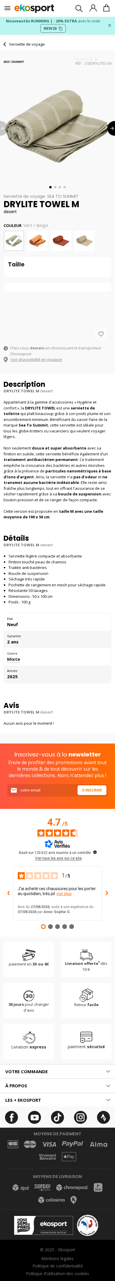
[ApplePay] (69, 1156)
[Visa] (49, 1144)
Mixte (13, 659)
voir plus (64, 893)
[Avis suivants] (107, 893)
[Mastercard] (30, 1144)
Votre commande (26, 1071)
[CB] (13, 1144)
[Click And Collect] (73, 1200)
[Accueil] (34, 8)
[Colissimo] (51, 1200)
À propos (16, 1085)
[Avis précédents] (8, 893)
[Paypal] (73, 1144)
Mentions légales (57, 1258)
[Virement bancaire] (47, 1157)
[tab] (57, 1071)
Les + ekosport (23, 1100)
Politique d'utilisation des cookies (57, 1273)
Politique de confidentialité (57, 1266)
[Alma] (98, 1144)
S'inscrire (92, 790)
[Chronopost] (72, 1187)
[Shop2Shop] (42, 1187)
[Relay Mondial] (98, 1187)
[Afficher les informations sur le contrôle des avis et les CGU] (95, 852)
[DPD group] (21, 1187)
